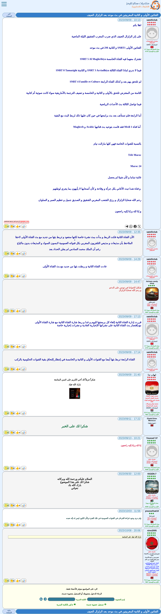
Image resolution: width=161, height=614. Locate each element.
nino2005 (152, 530)
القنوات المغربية (140, 6)
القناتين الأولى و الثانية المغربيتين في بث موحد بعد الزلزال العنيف (122, 14)
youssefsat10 (152, 511)
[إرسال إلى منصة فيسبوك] (135, 226)
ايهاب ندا (152, 375)
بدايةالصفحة (9, 611)
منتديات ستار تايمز (137, 3)
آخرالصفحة (9, 15)
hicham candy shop (152, 282)
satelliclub (152, 20)
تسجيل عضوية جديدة (96, 605)
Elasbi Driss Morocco (152, 419)
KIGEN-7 (152, 474)
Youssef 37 (152, 438)
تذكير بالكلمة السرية (66, 605)
